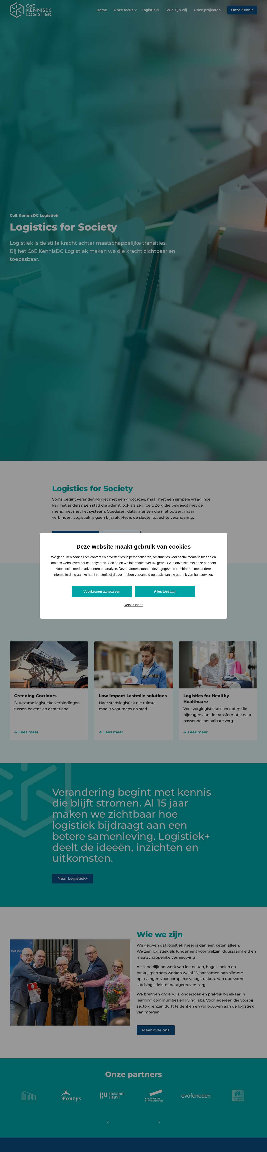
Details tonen (133, 605)
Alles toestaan (165, 592)
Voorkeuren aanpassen (101, 592)
